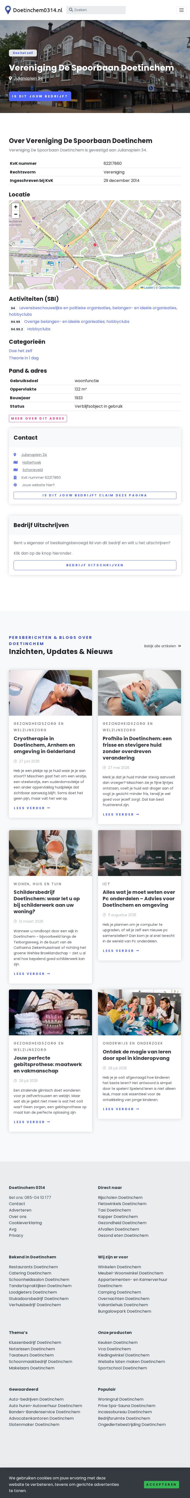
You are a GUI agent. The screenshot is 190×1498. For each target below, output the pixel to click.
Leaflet (148, 287)
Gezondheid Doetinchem (122, 1223)
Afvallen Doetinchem (118, 1229)
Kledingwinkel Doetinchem (123, 1355)
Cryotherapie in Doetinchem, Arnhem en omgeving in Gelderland (44, 745)
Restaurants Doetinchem (33, 1267)
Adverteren (20, 1210)
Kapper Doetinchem (118, 1216)
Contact (17, 1204)
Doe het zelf (23, 53)
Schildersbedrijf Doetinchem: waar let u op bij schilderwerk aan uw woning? (47, 902)
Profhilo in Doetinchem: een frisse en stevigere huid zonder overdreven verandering (137, 748)
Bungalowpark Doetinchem (124, 1311)
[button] (95, 245)
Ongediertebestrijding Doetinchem (132, 1424)
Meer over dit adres (38, 418)
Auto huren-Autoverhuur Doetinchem (45, 1406)
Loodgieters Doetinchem (33, 1292)
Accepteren (161, 1484)
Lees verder (29, 808)
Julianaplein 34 (28, 78)
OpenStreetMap (169, 287)
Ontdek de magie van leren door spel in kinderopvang (137, 1055)
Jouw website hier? (38, 484)
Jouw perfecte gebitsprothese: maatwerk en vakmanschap (48, 1064)
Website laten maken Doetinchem (131, 1361)
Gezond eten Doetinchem (123, 1235)
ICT (106, 883)
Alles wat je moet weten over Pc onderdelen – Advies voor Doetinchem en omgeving (139, 898)
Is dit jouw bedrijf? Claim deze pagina (95, 495)
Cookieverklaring (25, 1223)
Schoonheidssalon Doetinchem (39, 1279)
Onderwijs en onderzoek (133, 1043)
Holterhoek (32, 462)
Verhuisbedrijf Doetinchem (35, 1305)
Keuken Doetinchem (118, 1342)
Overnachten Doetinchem (123, 1298)
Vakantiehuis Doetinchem (123, 1305)
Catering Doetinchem (30, 1273)
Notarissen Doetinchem (32, 1349)
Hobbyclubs (38, 329)
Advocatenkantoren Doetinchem (41, 1418)
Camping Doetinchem (119, 1292)
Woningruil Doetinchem (120, 1399)
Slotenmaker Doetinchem (34, 1424)
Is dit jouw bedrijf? (40, 96)
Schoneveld (33, 469)
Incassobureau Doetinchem (125, 1412)
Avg (12, 1229)
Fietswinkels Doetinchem (122, 1204)
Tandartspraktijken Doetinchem (40, 1286)
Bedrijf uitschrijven (95, 565)
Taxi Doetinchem (114, 1210)
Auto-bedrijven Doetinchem (36, 1399)
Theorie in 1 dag (24, 358)
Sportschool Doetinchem (122, 1368)
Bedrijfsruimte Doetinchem (124, 1418)
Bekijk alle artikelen (160, 646)
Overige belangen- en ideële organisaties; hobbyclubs (76, 321)
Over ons (17, 1216)
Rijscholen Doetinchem (120, 1197)
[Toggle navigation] (181, 10)
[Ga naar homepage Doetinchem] (32, 10)
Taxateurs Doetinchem (31, 1355)
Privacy (16, 1235)
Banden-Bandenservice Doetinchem (44, 1412)
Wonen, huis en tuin (38, 883)
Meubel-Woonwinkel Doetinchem (130, 1273)
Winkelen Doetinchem (119, 1267)
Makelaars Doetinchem (31, 1368)
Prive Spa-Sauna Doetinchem (126, 1406)
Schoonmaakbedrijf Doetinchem (40, 1361)
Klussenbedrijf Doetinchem (35, 1342)
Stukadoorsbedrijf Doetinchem (39, 1298)
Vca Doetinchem (114, 1349)
